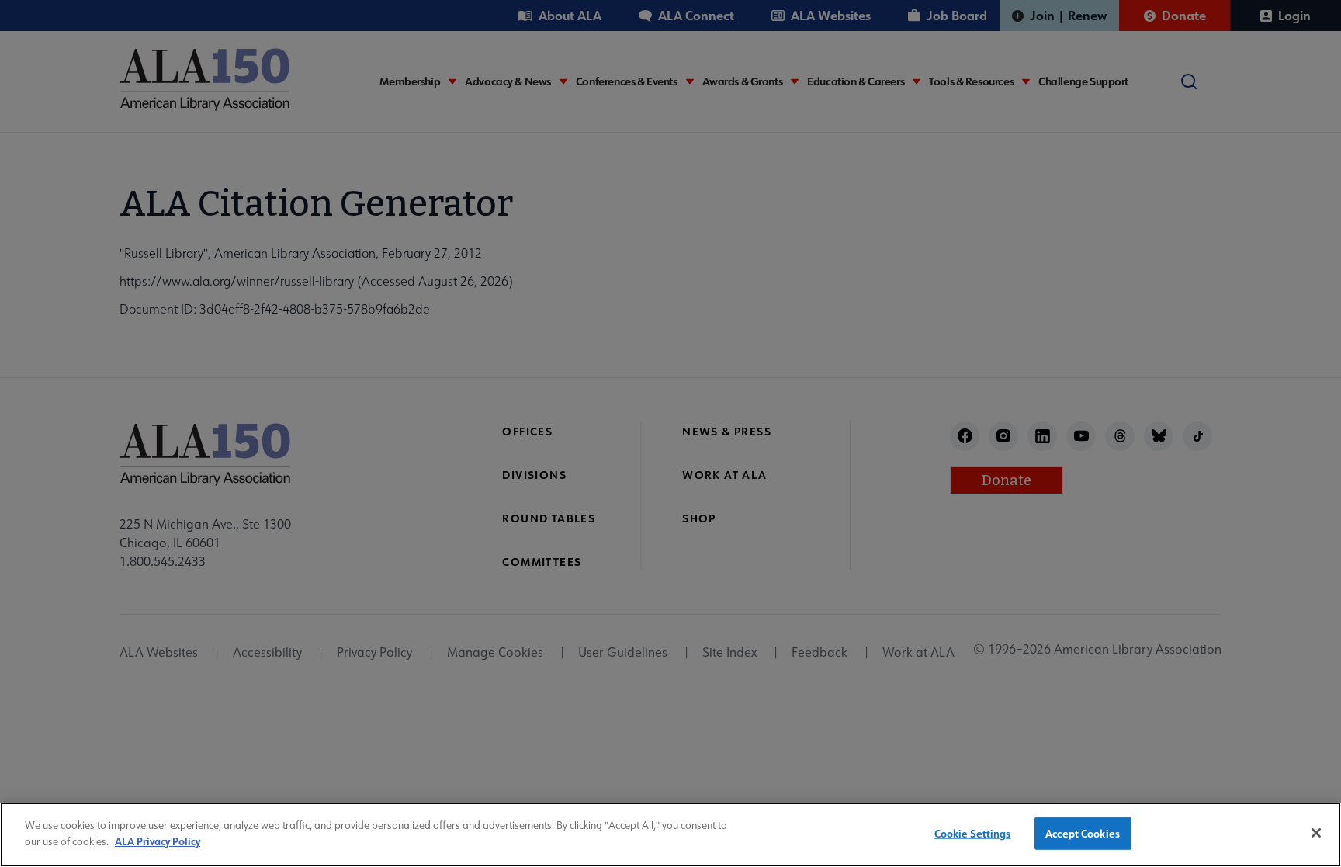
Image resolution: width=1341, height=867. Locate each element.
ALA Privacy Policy (157, 840)
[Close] (1316, 833)
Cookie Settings (972, 833)
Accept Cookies (1082, 833)
